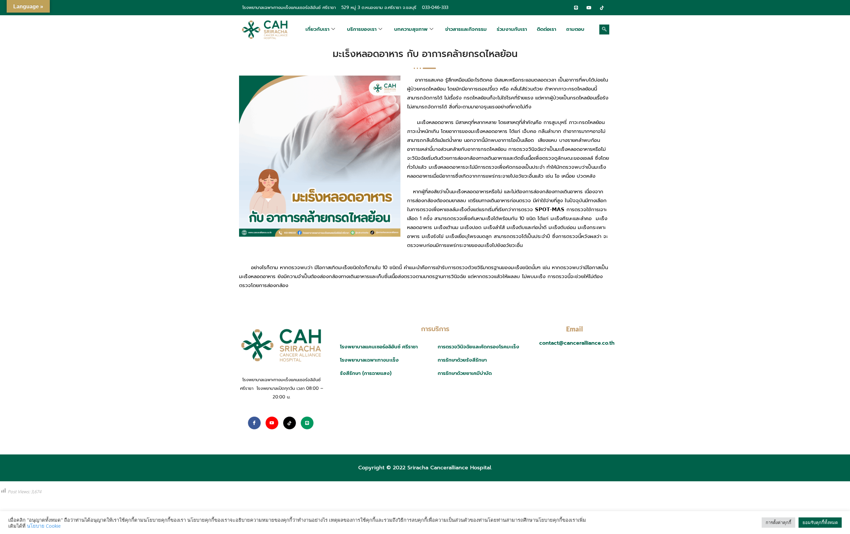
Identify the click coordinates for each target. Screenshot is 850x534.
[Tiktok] (289, 423)
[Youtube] (272, 423)
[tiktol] (602, 8)
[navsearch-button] (604, 29)
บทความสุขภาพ (411, 29)
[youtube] (589, 8)
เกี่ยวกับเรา (317, 29)
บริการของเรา (362, 29)
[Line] (576, 8)
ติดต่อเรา (546, 29)
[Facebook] (563, 8)
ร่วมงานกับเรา (512, 29)
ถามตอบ (575, 29)
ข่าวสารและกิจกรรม (466, 29)
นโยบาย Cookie (44, 525)
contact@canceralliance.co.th (577, 343)
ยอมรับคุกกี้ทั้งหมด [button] (820, 522)
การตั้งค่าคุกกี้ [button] (778, 522)
